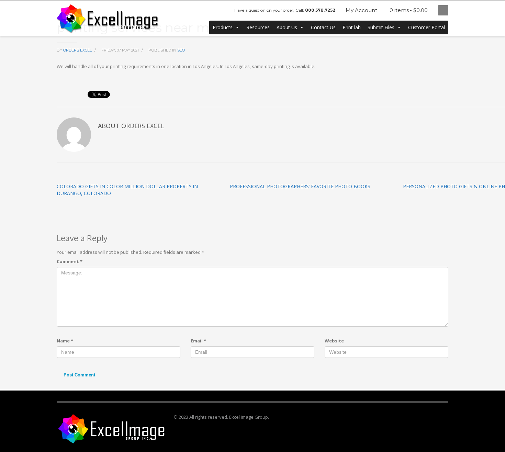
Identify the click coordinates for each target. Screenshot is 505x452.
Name (65, 341)
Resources (258, 27)
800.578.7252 (320, 10)
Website (334, 341)
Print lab (352, 27)
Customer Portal (426, 27)
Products (223, 27)
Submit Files (381, 27)
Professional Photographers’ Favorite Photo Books (300, 186)
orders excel (78, 50)
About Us (287, 27)
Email (198, 341)
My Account (361, 10)
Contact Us (323, 27)
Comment (69, 261)
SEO (181, 50)
